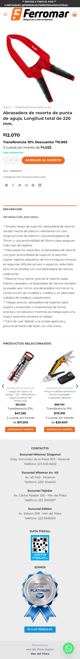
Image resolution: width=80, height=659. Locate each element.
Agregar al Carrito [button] (20, 429)
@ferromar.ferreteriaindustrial (40, 5)
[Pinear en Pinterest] (33, 185)
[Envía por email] (26, 185)
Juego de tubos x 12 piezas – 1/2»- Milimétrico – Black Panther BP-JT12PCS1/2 (20, 396)
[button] (5, 14)
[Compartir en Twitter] (20, 185)
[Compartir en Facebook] (13, 185)
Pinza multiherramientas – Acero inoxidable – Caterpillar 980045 (59, 394)
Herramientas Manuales (33, 107)
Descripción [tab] (12, 209)
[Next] (76, 394)
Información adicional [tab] (21, 217)
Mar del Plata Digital (40, 649)
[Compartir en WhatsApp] (6, 185)
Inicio (7, 107)
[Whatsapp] (68, 648)
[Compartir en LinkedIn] (40, 185)
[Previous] (3, 394)
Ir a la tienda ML (40, 629)
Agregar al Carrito (43, 160)
